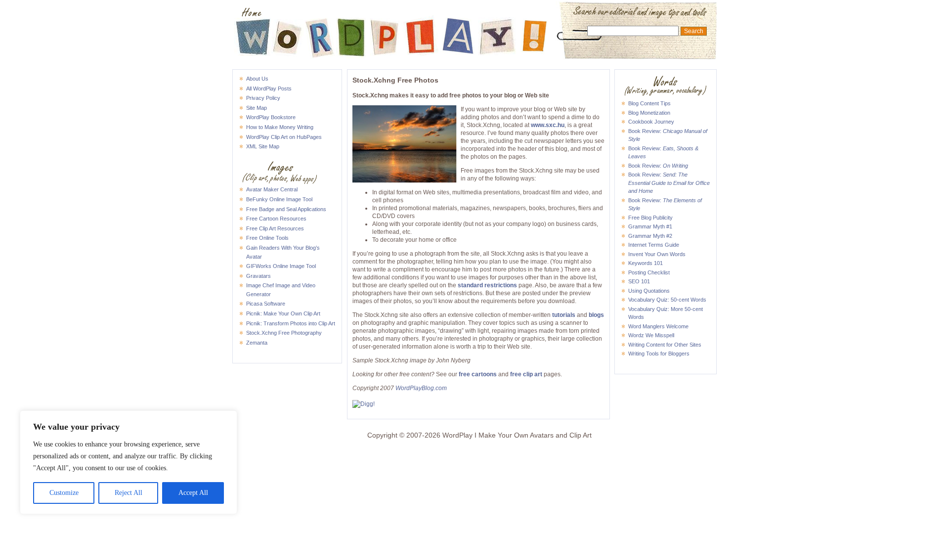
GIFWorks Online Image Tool (281, 266)
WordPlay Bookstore (271, 117)
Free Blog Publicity (650, 218)
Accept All (193, 492)
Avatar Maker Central (272, 189)
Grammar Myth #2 (650, 236)
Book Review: (658, 166)
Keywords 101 (645, 263)
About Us (257, 79)
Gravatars (258, 276)
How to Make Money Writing (279, 127)
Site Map (256, 108)
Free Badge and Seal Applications (286, 209)
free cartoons (478, 374)
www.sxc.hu (547, 125)
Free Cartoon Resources (276, 219)
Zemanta (256, 343)
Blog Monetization (649, 113)
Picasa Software (265, 304)
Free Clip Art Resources (275, 228)
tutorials (563, 315)
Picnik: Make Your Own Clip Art (283, 313)
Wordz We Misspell (651, 335)
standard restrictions (487, 285)
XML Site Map (262, 146)
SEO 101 (639, 281)
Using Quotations (649, 291)
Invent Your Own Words (657, 254)
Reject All (128, 492)
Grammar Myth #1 (650, 226)
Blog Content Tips (649, 103)
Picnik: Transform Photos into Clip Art (290, 323)
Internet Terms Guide (653, 245)
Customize (64, 492)
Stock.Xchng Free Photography (284, 333)
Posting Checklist (649, 272)
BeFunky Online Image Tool (279, 199)
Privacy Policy (263, 98)
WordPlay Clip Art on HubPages (284, 137)
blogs (596, 315)
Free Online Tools (267, 238)
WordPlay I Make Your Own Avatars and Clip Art (474, 13)
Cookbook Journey (651, 122)
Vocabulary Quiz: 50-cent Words (667, 300)
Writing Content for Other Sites (664, 345)
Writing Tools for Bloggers (659, 353)
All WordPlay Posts (269, 88)
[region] (128, 462)
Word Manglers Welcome (658, 326)
